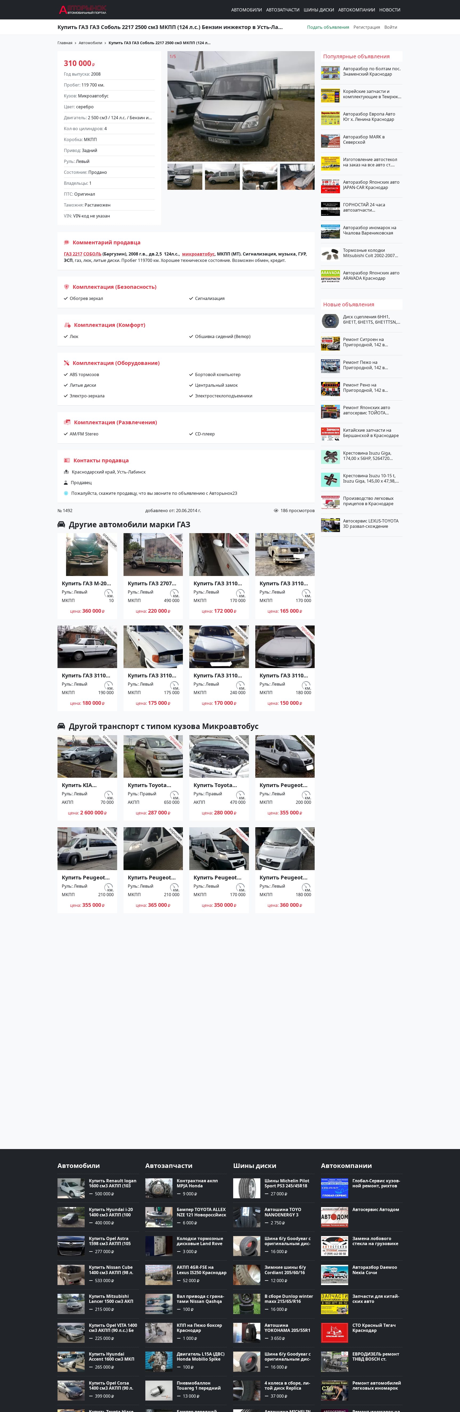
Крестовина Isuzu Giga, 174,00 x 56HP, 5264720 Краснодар (367, 455)
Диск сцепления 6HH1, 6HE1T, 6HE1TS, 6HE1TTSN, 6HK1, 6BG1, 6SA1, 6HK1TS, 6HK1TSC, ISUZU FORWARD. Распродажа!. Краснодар (370, 319)
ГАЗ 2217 (73, 254)
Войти (390, 27)
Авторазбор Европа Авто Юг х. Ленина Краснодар (369, 116)
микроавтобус (198, 254)
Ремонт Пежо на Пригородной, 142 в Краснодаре (364, 364)
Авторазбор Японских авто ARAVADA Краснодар (371, 275)
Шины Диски (319, 10)
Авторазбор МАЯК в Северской (364, 139)
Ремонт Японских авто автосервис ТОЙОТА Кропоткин (366, 410)
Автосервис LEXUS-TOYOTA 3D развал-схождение (371, 523)
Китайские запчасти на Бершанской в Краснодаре (371, 432)
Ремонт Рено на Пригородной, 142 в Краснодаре (364, 387)
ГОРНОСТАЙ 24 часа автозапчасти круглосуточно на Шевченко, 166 (364, 207)
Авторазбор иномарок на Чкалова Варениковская (369, 230)
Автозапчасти (282, 10)
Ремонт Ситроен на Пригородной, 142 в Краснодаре (364, 342)
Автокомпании (356, 10)
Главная (65, 42)
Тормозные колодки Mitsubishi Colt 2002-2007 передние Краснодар (369, 252)
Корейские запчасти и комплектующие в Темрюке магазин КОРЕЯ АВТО (371, 94)
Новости (389, 10)
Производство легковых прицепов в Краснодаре (368, 501)
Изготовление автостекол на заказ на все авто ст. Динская (370, 162)
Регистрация (367, 27)
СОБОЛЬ (92, 254)
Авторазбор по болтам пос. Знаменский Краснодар (372, 71)
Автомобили (246, 10)
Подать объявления (328, 27)
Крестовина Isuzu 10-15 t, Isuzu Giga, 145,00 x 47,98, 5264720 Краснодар (369, 478)
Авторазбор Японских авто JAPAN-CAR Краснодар (371, 184)
